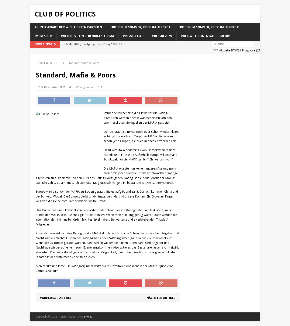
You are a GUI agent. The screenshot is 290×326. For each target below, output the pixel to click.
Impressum (43, 36)
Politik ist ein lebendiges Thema (87, 36)
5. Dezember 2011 (53, 87)
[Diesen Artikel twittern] (90, 101)
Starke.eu (86, 316)
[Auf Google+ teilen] (161, 101)
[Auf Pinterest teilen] (125, 101)
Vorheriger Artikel (56, 298)
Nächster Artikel (160, 298)
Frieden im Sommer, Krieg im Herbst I (140, 27)
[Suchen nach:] (233, 44)
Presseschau (133, 36)
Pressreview (162, 36)
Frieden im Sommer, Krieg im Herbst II (209, 27)
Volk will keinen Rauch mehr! (205, 36)
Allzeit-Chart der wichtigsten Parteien (68, 27)
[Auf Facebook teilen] (54, 101)
